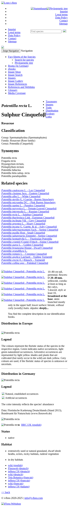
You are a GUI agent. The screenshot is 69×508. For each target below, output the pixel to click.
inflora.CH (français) (19, 480)
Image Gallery (15, 81)
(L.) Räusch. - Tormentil (23, 260)
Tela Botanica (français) (20, 477)
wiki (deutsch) (15, 474)
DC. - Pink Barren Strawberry (28, 202)
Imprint (64, 11)
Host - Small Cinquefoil (23, 232)
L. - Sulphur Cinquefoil (22, 214)
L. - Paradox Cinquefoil (23, 205)
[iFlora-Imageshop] (11, 503)
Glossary (12, 90)
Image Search (15, 75)
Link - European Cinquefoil (27, 217)
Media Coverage (17, 93)
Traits (49, 107)
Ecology (50, 113)
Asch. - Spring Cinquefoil (29, 229)
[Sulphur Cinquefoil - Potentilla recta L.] (23, 271)
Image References (17, 84)
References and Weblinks (21, 87)
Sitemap (63, 23)
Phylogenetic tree (24, 62)
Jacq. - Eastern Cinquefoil (25, 193)
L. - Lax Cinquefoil (23, 190)
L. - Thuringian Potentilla (26, 238)
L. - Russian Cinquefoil (25, 211)
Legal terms (61, 14)
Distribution (52, 110)
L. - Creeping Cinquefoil (24, 253)
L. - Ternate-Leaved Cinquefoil (28, 208)
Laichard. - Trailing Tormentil (26, 257)
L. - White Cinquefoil (20, 196)
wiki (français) (15, 483)
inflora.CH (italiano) (18, 486)
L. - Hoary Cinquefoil (23, 223)
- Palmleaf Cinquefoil (24, 263)
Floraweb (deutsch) (18, 468)
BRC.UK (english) (31, 424)
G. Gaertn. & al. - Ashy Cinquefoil (29, 226)
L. (14, 250)
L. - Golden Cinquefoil (22, 244)
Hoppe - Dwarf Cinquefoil (27, 247)
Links (49, 116)
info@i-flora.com (33, 498)
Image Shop (14, 71)
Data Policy (61, 17)
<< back (5, 492)
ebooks (12, 68)
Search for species (24, 59)
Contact (63, 20)
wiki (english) (15, 465)
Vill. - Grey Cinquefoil (23, 220)
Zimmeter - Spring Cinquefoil (29, 235)
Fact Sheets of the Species (22, 56)
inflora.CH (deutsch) (19, 471)
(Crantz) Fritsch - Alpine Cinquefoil (29, 241)
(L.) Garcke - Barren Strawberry (27, 199)
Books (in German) (18, 65)
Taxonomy (51, 101)
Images (12, 78)
